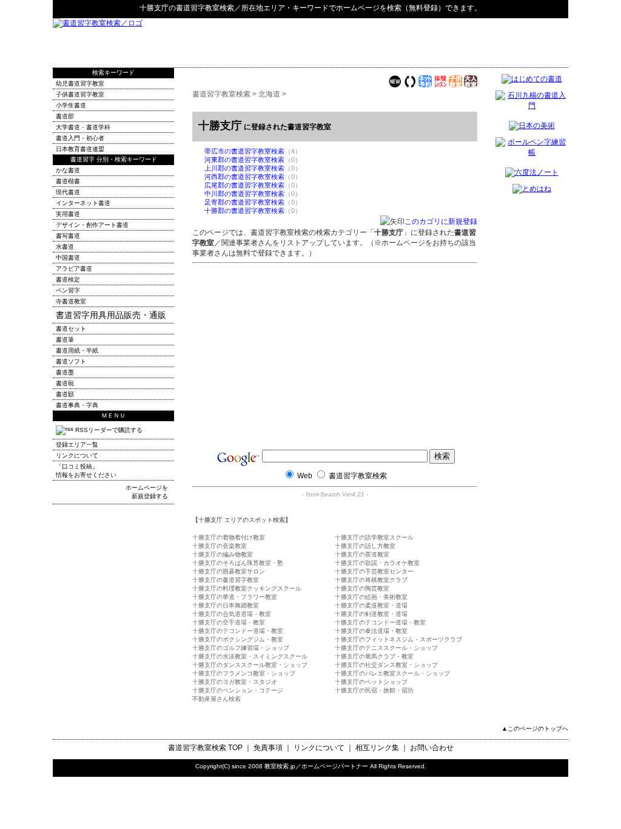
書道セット (71, 328)
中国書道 (68, 257)
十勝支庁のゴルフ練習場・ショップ (240, 648)
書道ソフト (71, 361)
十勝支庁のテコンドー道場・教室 (380, 622)
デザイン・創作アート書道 (92, 225)
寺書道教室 (71, 301)
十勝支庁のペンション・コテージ (237, 690)
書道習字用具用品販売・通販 (111, 315)
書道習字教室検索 (205, 8)
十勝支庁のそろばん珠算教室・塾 (237, 563)
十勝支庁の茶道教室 (362, 554)
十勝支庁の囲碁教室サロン (228, 571)
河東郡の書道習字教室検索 (244, 159)
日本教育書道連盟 (80, 149)
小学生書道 (71, 105)
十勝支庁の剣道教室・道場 (371, 614)
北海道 (269, 94)
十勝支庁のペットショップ (371, 681)
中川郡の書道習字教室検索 (244, 193)
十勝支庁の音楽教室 (219, 546)
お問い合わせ (432, 747)
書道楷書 (68, 181)
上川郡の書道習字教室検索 (244, 168)
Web (304, 476)
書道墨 (65, 372)
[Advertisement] (426, 42)
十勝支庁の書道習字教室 (225, 580)
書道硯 (65, 383)
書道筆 (65, 339)
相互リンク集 (377, 747)
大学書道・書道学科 (83, 127)
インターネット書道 (83, 203)
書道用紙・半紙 (77, 350)
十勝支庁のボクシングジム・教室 (237, 639)
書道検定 (68, 279)
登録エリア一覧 (77, 444)
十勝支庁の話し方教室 (365, 546)
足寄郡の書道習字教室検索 (244, 202)
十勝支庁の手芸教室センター (374, 571)
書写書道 (68, 235)
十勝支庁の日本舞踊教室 (225, 605)
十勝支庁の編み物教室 (222, 554)
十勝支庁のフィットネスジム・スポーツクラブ (398, 639)
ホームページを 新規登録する (147, 491)
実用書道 (68, 214)
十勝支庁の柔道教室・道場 (371, 605)
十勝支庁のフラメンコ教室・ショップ (243, 673)
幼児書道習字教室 (80, 83)
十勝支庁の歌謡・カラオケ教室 (377, 563)
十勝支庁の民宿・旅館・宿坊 (374, 690)
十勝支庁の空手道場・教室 (228, 622)
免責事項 (268, 747)
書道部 (65, 116)
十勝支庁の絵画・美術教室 (371, 597)
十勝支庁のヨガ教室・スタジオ (234, 681)
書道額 (65, 394)
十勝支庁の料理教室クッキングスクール (246, 588)
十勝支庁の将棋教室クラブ (371, 580)
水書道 (65, 246)
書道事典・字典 (77, 405)
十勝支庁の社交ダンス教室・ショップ (386, 665)
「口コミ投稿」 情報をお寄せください (86, 470)
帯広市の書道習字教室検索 (244, 151)
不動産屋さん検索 (216, 698)
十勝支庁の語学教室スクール (374, 537)
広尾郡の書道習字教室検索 (244, 185)
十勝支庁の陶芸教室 (362, 588)
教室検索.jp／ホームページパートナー (316, 766)
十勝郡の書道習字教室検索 (244, 210)
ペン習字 (68, 290)
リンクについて (77, 455)
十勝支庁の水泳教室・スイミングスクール (249, 656)
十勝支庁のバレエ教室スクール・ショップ (392, 673)
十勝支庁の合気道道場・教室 (231, 614)
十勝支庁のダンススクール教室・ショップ (249, 665)
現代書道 (68, 192)
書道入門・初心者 (80, 138)
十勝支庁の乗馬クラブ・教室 (374, 656)
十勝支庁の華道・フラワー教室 (234, 597)
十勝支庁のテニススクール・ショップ (386, 648)
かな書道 (68, 170)
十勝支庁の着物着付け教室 (228, 537)
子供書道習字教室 (80, 94)
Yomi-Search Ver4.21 (334, 494)
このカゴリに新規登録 (440, 221)
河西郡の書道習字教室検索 (244, 176)
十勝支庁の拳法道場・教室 (371, 631)
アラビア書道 (74, 268)
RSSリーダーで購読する (108, 430)
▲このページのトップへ (535, 728)
